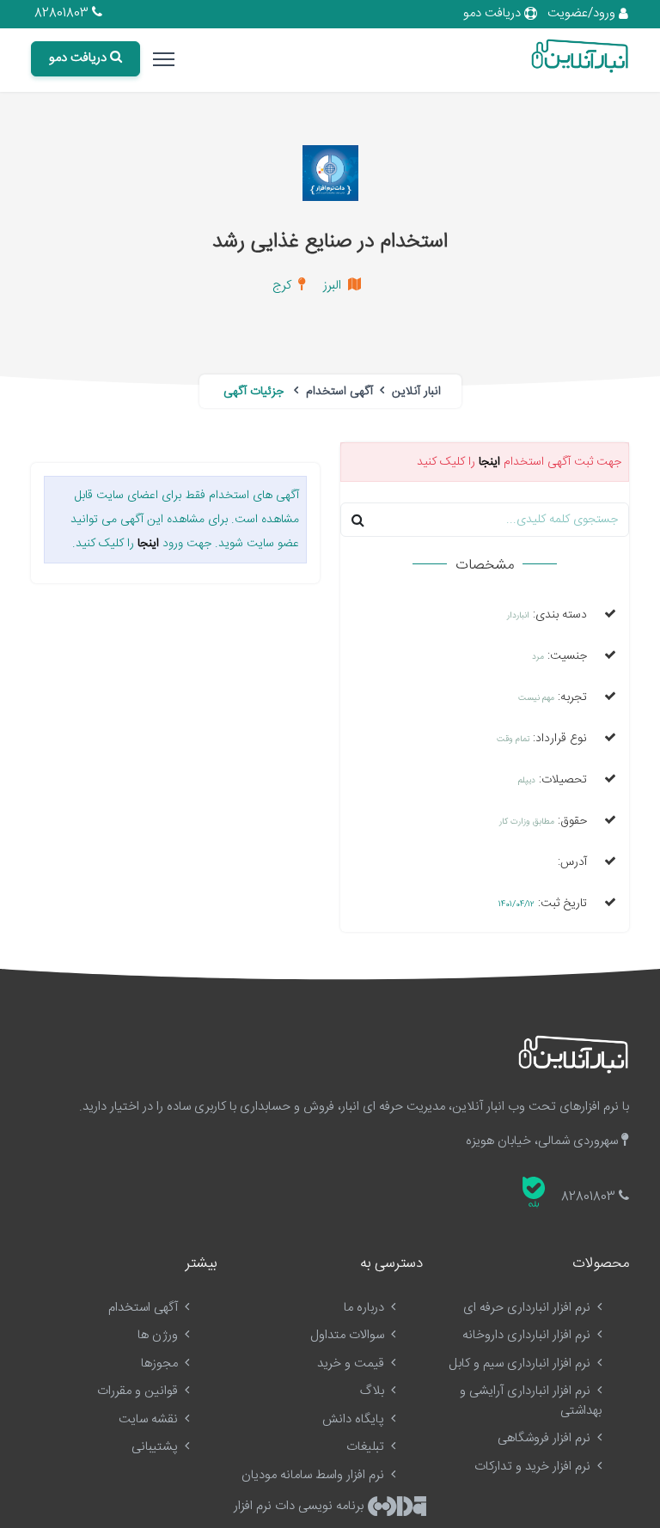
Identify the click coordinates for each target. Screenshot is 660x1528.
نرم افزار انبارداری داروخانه (528, 1335)
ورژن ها (159, 1335)
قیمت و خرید (352, 1363)
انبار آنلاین (414, 391)
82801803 (63, 13)
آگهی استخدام (337, 391)
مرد (538, 657)
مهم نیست (536, 698)
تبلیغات (367, 1447)
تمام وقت (513, 739)
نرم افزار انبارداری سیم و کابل (521, 1363)
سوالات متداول (349, 1335)
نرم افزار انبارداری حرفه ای (528, 1307)
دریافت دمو (493, 13)
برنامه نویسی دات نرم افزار (300, 1506)
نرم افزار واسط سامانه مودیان (314, 1475)
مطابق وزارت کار (526, 822)
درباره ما (366, 1307)
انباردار (518, 616)
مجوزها (161, 1363)
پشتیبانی (156, 1447)
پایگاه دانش (355, 1419)
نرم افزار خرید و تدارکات (534, 1466)
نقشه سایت (150, 1419)
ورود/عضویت (583, 13)
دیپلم (526, 781)
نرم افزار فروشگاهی (546, 1438)
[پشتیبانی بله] (533, 1192)
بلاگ (374, 1391)
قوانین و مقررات (139, 1391)
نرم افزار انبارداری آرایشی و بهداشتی (531, 1400)
